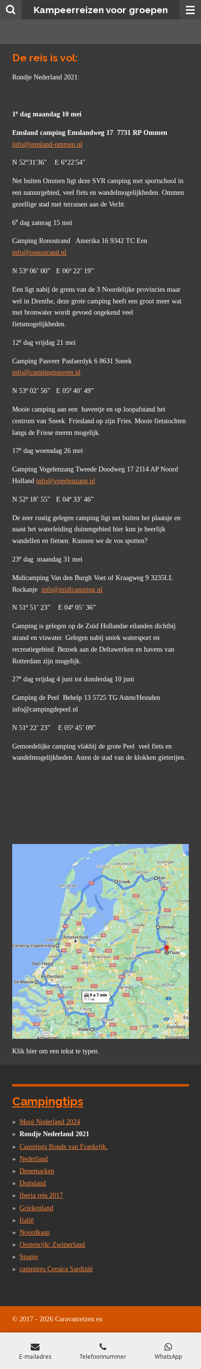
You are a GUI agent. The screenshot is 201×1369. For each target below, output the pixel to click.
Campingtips (47, 1101)
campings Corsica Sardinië (56, 1269)
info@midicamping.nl (71, 589)
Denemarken (37, 1171)
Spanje (29, 1256)
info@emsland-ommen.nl (47, 144)
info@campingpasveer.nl (46, 372)
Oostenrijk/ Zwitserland (52, 1244)
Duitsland (33, 1183)
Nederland (34, 1159)
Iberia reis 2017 (41, 1195)
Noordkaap (35, 1232)
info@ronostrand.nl (39, 252)
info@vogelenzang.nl (65, 481)
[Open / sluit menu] (190, 9)
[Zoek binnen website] (10, 9)
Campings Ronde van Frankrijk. (64, 1146)
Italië (27, 1220)
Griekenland (36, 1208)
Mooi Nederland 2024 (50, 1121)
